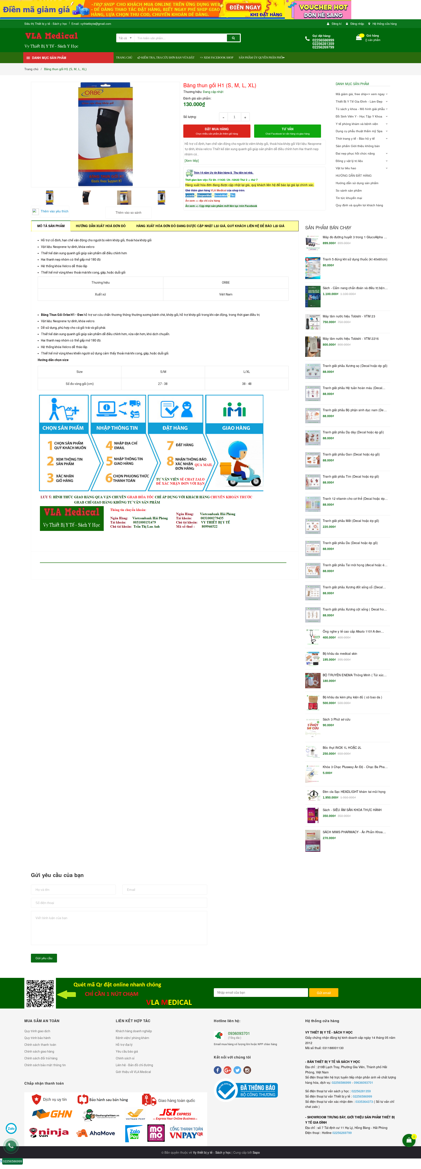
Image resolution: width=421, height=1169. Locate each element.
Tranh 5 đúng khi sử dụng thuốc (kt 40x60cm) (355, 259)
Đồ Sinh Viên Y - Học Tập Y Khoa (359, 116)
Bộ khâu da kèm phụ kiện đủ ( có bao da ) (352, 697)
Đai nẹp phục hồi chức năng (355, 153)
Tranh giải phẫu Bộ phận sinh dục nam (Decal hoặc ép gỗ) (355, 410)
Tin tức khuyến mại (349, 198)
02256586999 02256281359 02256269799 (323, 43)
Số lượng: (190, 116)
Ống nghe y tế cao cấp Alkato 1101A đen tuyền (352, 631)
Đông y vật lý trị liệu (349, 161)
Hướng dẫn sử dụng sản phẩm (357, 183)
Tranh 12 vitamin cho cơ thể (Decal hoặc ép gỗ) (354, 498)
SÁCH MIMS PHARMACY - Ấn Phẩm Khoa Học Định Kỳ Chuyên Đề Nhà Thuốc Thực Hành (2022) (353, 832)
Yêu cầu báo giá (127, 1051)
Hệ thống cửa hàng (385, 23)
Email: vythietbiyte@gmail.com (91, 23)
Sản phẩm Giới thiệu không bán (358, 146)
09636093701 (363, 1082)
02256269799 (342, 1132)
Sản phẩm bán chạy (328, 227)
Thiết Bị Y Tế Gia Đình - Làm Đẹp (359, 101)
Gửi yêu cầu (44, 958)
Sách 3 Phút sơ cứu (337, 719)
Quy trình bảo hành (37, 1038)
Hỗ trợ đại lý (124, 1044)
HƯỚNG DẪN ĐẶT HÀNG (354, 175)
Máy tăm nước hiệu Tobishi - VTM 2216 (351, 338)
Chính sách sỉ (125, 1058)
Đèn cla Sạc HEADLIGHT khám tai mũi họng (354, 792)
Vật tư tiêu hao (346, 168)
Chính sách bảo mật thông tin (45, 1065)
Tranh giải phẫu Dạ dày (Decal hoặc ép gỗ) (353, 432)
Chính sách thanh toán (40, 1044)
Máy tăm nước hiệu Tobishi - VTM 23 (349, 316)
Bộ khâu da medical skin (340, 653)
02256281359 (361, 1091)
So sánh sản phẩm (349, 190)
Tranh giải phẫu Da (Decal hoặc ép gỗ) (350, 543)
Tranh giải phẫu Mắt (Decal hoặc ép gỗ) (351, 521)
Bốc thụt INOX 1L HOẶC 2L (342, 748)
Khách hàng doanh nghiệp (134, 1031)
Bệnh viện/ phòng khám (132, 1038)
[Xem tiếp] (192, 160)
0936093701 (239, 1033)
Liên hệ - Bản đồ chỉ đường (134, 1065)
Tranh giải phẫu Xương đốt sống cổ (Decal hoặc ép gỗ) (353, 587)
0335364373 (364, 1101)
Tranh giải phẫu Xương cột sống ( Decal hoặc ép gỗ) (355, 609)
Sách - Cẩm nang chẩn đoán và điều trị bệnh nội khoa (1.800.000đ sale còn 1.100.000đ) (354, 288)
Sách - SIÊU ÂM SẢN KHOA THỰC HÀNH (352, 810)
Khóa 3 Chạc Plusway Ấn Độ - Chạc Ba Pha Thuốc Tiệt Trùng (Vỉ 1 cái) (354, 767)
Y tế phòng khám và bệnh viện (357, 124)
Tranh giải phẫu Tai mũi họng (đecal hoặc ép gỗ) (354, 565)
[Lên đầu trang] (414, 1112)
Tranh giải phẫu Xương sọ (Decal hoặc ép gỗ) (355, 366)
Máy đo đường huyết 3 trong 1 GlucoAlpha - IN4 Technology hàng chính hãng (354, 237)
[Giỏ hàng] (359, 38)
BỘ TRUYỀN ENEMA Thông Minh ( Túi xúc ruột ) (353, 675)
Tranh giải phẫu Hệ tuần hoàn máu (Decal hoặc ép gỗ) (352, 388)
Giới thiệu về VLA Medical (133, 1072)
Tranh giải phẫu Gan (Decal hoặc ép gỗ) (351, 454)
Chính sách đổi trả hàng (40, 1058)
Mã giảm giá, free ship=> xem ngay (360, 94)
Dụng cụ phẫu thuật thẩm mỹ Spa (359, 131)
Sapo (256, 1152)
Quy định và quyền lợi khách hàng (359, 205)
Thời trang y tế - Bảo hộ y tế (355, 138)
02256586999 (342, 1082)
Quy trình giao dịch (37, 1031)
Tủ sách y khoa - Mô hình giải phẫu (360, 109)
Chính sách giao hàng (39, 1051)
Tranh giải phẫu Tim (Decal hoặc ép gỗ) (351, 476)
